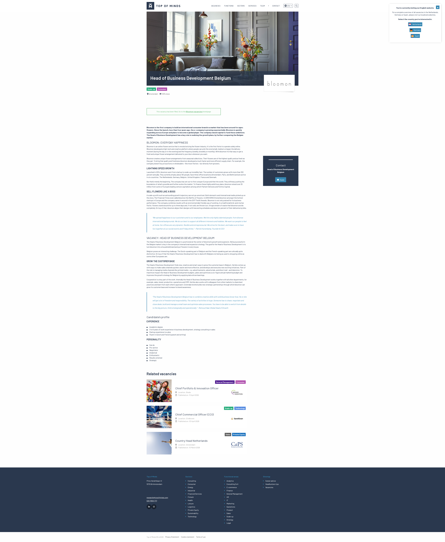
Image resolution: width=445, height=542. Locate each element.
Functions (229, 6)
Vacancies (215, 6)
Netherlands (417, 24)
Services (252, 6)
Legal (229, 523)
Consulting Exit (232, 484)
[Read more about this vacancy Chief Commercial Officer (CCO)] (197, 417)
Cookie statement (187, 537)
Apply (282, 180)
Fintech (191, 497)
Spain (417, 36)
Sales (229, 513)
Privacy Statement (172, 537)
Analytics (230, 481)
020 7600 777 (152, 501)
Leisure (191, 503)
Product (230, 510)
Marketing (230, 503)
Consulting (192, 481)
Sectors (241, 6)
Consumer (192, 484)
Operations (231, 507)
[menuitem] (215, 6)
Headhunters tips (272, 484)
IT (227, 500)
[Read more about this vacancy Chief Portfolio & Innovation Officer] (197, 390)
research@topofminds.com (157, 497)
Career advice (270, 481)
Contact (276, 6)
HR (228, 497)
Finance (230, 490)
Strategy (230, 520)
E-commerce (232, 487)
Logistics (191, 507)
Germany (416, 30)
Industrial (191, 490)
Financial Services (195, 494)
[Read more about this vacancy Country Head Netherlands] (197, 443)
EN (288, 6)
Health (190, 500)
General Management (235, 494)
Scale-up (230, 516)
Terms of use (201, 537)
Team (262, 6)
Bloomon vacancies (194, 111)
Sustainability (193, 513)
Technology (192, 516)
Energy (190, 487)
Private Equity (193, 510)
